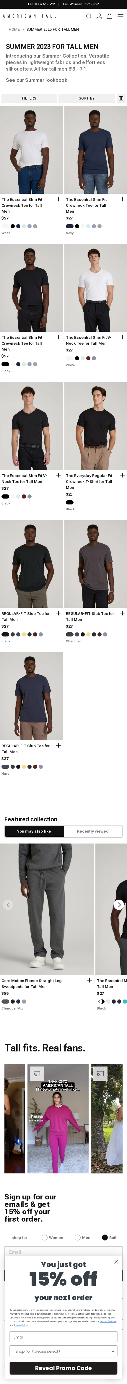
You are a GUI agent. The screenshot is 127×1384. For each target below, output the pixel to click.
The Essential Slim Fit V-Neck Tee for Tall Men (89, 340)
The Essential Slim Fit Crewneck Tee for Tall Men (21, 205)
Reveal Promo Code (63, 1368)
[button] (58, 1118)
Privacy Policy (20, 1325)
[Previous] (8, 905)
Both (113, 1238)
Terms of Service (108, 1321)
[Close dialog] (116, 1262)
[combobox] (62, 1351)
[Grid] (121, 98)
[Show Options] (112, 1351)
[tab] (34, 831)
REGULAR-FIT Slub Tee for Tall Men (25, 616)
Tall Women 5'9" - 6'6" (81, 4)
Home (14, 29)
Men (86, 1238)
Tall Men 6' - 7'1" (41, 4)
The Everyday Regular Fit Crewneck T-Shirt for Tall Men (89, 481)
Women (56, 1238)
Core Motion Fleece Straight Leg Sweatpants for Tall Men (31, 983)
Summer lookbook (46, 80)
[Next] (119, 905)
